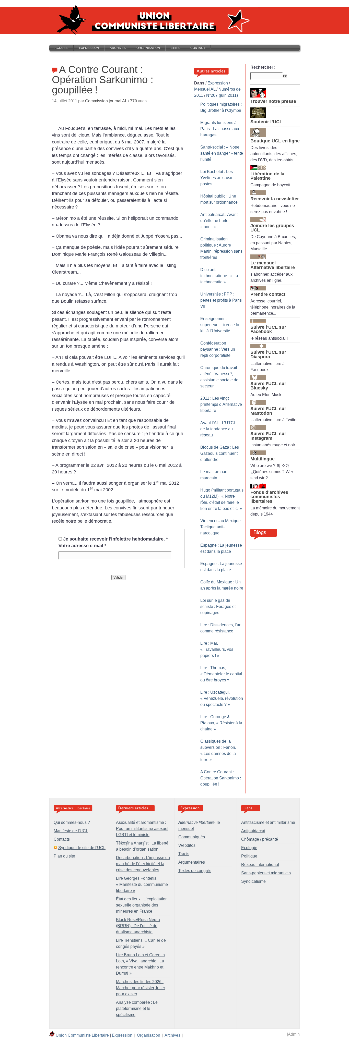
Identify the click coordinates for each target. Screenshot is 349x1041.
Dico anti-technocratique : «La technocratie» (219, 275)
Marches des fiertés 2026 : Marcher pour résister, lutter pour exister (140, 987)
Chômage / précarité (259, 839)
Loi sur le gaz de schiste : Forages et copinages (218, 606)
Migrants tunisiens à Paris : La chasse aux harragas (219, 128)
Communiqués (191, 837)
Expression (89, 48)
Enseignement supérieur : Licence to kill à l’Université (219, 324)
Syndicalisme (253, 881)
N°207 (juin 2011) (222, 95)
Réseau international (260, 864)
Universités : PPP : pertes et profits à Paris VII (221, 300)
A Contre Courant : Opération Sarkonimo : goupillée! (220, 778)
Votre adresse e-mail (82, 545)
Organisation (148, 48)
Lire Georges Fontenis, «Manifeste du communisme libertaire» (142, 884)
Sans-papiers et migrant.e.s (266, 873)
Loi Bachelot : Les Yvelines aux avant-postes (218, 177)
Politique (249, 856)
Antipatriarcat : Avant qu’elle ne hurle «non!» (219, 220)
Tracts (183, 854)
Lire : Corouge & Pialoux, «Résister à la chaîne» (221, 723)
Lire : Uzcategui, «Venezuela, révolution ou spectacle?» (221, 698)
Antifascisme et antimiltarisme (268, 822)
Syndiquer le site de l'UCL (82, 848)
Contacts (62, 839)
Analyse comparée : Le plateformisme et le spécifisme (137, 1008)
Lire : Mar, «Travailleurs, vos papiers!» (216, 649)
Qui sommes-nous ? (72, 822)
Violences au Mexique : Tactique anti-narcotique (221, 527)
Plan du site (64, 856)
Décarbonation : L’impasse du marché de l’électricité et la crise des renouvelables (143, 863)
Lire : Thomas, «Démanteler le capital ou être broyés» (221, 674)
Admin (294, 1034)
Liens (175, 48)
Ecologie (249, 848)
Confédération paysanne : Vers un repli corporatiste (217, 349)
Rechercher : (262, 67)
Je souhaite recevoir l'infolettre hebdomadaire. (115, 539)
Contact (197, 48)
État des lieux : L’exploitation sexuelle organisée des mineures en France (142, 905)
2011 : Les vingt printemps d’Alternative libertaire (221, 404)
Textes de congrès (194, 870)
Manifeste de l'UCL (71, 831)
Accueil (61, 48)
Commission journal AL (106, 101)
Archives (118, 48)
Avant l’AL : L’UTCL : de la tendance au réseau (219, 429)
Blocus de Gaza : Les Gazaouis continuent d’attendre (219, 453)
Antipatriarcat (253, 831)
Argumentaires (191, 862)
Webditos (186, 845)
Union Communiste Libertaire (82, 1035)
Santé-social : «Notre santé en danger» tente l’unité (221, 153)
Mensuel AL (204, 89)
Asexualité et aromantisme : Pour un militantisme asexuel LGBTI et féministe (142, 828)
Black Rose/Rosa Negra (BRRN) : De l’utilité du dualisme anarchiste (138, 925)
